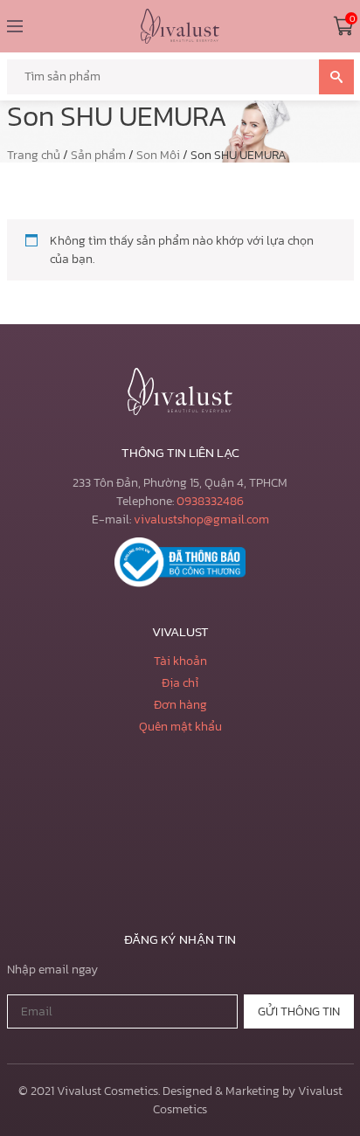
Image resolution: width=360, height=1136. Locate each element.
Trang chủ (33, 155)
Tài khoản (180, 661)
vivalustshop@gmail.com (201, 519)
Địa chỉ (180, 683)
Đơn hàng (180, 705)
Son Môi (158, 155)
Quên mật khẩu (180, 726)
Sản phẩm (98, 155)
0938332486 (210, 501)
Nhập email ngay (52, 969)
